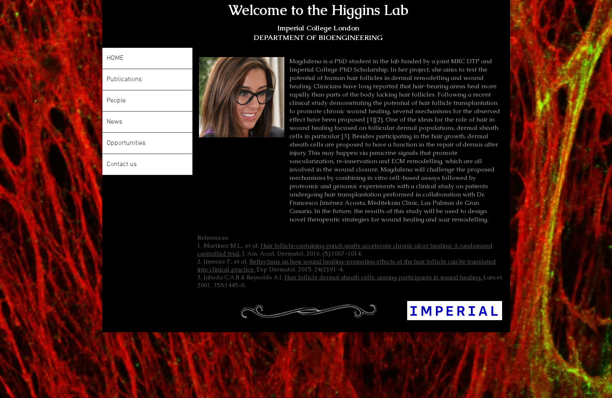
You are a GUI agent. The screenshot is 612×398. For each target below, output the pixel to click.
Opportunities (126, 143)
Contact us (122, 164)
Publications (124, 79)
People (116, 101)
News (114, 122)
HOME (115, 58)
